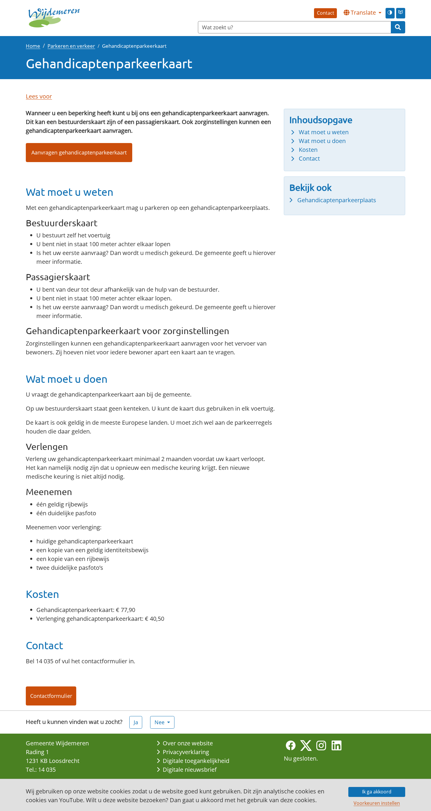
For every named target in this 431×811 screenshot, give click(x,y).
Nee (160, 722)
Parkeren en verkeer (71, 45)
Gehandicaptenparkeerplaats (336, 200)
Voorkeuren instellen (377, 803)
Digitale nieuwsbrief (190, 769)
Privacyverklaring (186, 752)
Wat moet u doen (322, 141)
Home (33, 45)
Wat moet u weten (324, 132)
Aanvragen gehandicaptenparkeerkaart (79, 152)
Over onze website (188, 743)
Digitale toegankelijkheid (196, 761)
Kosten (308, 150)
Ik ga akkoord (376, 791)
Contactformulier (51, 695)
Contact (325, 13)
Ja (136, 722)
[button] (362, 12)
